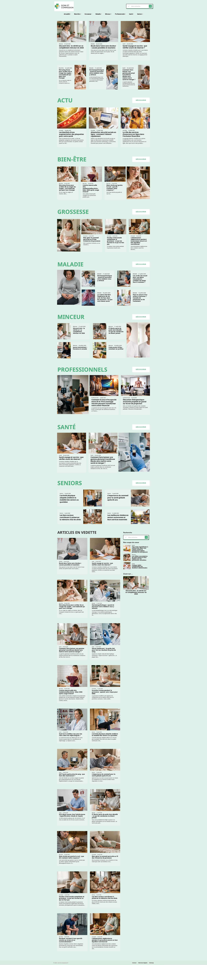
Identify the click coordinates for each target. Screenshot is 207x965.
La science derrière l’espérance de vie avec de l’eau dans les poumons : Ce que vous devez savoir (104, 298)
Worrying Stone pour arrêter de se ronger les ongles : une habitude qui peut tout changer (65, 74)
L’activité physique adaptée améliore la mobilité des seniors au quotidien (69, 498)
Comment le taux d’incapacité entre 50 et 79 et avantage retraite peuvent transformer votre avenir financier (103, 403)
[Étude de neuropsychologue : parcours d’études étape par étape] (73, 394)
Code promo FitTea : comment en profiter (116, 348)
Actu (65, 100)
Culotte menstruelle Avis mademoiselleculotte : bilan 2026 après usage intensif (91, 188)
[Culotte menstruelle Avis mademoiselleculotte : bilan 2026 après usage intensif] (91, 174)
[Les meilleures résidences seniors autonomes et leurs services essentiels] (140, 516)
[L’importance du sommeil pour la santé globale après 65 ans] (140, 498)
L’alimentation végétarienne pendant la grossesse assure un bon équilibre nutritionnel (139, 241)
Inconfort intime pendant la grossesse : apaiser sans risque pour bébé (105, 692)
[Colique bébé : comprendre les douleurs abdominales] (127, 565)
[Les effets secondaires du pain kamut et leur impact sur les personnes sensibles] (127, 557)
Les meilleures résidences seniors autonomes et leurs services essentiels (117, 517)
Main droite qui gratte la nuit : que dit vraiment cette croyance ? (114, 187)
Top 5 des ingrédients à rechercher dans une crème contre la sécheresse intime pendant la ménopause (140, 549)
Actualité (61, 130)
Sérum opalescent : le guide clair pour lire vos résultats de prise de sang (104, 650)
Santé (124, 43)
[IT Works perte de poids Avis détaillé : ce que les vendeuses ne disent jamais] (99, 331)
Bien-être (61, 68)
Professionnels (82, 369)
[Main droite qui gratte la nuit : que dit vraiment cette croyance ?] (115, 174)
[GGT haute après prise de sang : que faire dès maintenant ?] (72, 760)
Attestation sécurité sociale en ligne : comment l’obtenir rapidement (103, 134)
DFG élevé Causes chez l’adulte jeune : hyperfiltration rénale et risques (72, 815)
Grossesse (73, 212)
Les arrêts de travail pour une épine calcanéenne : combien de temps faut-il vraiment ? (140, 279)
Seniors (69, 483)
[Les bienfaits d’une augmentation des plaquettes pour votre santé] (71, 117)
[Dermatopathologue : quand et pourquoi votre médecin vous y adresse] (112, 77)
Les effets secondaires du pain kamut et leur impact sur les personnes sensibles (140, 558)
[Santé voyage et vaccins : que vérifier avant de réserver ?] (135, 31)
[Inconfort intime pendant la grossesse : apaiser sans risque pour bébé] (68, 235)
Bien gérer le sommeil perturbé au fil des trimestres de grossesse (91, 239)
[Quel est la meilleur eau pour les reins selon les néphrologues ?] (72, 719)
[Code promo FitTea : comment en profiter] (99, 350)
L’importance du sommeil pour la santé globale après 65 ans (117, 497)
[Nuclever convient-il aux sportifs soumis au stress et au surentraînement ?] (72, 924)
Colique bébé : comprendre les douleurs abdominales (139, 566)
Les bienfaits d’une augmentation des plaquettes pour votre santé (71, 134)
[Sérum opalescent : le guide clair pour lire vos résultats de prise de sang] (134, 452)
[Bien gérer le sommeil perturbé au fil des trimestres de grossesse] (91, 226)
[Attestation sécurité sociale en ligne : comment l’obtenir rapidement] (103, 117)
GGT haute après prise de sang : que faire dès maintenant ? (72, 775)
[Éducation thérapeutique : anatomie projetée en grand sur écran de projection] (135, 385)
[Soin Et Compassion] (64, 6)
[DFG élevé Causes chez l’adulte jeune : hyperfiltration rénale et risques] (72, 800)
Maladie (93, 43)
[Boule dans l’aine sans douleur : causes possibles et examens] (103, 31)
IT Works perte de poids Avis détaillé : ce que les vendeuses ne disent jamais (116, 330)
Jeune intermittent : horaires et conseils (80, 348)
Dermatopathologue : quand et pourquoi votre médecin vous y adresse (96, 72)
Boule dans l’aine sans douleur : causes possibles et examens (103, 47)
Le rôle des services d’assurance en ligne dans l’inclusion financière (133, 134)
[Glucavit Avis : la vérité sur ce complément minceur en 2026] (71, 31)
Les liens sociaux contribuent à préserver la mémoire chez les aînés (70, 517)
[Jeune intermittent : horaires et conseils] (64, 350)
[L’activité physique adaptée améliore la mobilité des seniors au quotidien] (92, 498)
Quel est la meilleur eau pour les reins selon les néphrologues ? (70, 734)
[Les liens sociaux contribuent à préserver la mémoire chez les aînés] (92, 516)
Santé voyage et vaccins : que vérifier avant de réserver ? (135, 47)
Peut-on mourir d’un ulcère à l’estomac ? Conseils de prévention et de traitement (140, 298)
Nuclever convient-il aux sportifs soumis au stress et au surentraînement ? (70, 940)
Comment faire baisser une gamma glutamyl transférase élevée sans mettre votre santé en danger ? (129, 74)
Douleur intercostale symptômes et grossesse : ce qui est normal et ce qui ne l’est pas (115, 241)
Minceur (61, 43)
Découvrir (141, 100)
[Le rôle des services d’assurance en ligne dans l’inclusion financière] (135, 117)
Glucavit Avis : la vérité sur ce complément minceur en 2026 (71, 47)
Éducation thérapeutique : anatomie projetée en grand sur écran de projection (134, 402)
